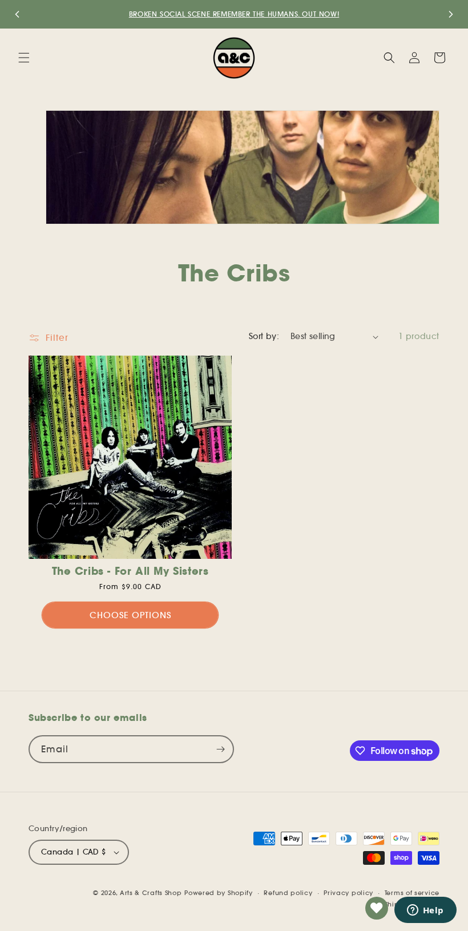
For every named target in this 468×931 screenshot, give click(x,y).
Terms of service (412, 893)
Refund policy (288, 893)
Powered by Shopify (218, 893)
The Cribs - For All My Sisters (130, 571)
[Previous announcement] (17, 14)
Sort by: (264, 336)
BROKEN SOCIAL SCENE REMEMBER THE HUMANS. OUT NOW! (234, 14)
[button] (24, 57)
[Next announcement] (450, 14)
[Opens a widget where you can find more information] (425, 911)
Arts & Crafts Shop (151, 893)
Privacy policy (348, 893)
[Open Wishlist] (376, 908)
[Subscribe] (220, 749)
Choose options (130, 615)
